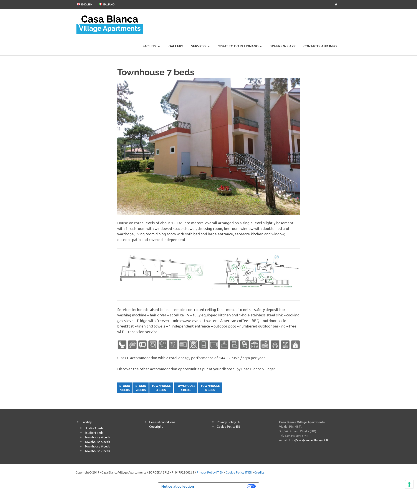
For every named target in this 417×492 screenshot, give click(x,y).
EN (221, 472)
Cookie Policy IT (237, 472)
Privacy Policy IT (208, 472)
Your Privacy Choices (222, 486)
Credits (259, 472)
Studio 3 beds (94, 428)
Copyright (156, 426)
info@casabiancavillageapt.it (308, 440)
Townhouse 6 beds (97, 446)
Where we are (283, 46)
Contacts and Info (320, 46)
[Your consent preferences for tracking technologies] (409, 484)
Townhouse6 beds (210, 388)
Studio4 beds (141, 388)
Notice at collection (177, 486)
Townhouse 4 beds (97, 437)
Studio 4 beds (94, 432)
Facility (149, 46)
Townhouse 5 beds (97, 442)
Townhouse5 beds (185, 388)
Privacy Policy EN (228, 422)
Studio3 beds (124, 388)
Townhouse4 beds (161, 388)
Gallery (176, 46)
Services (198, 46)
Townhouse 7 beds (97, 451)
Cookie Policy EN (228, 426)
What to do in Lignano (238, 46)
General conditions (162, 422)
